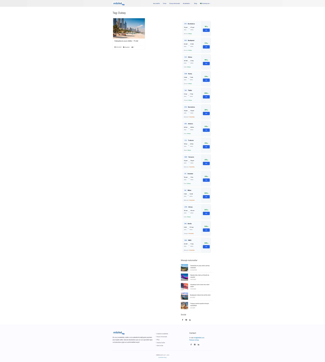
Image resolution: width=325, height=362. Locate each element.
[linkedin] (198, 344)
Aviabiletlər (186, 3)
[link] (196, 28)
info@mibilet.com (199, 337)
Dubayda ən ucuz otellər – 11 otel (126, 41)
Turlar (164, 3)
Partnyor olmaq (194, 340)
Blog (195, 3)
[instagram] (194, 344)
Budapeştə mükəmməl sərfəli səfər (200, 295)
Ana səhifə (156, 3)
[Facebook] (191, 344)
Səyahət (127, 47)
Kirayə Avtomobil (174, 3)
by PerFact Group (162, 357)
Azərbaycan (205, 3)
